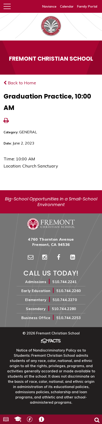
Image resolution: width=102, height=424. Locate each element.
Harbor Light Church (29, 419)
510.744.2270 (65, 300)
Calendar (67, 6)
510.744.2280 (64, 309)
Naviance (49, 6)
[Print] (6, 121)
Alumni (18, 419)
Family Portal (87, 6)
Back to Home (21, 83)
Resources (6, 419)
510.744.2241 (64, 282)
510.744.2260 (68, 291)
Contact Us (41, 419)
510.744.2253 (68, 318)
